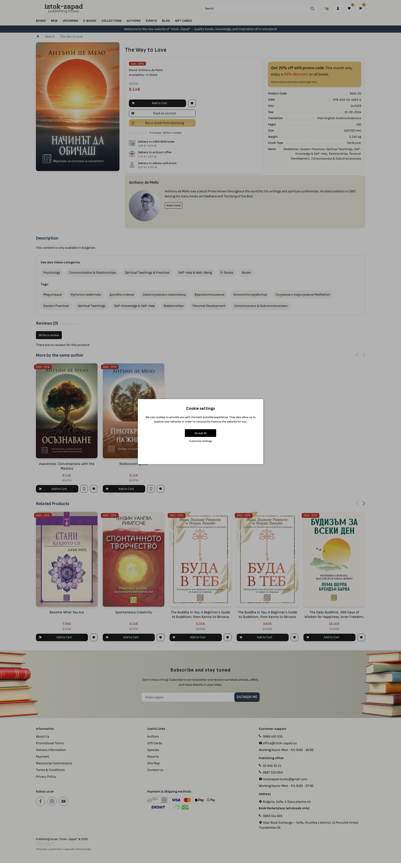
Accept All (200, 433)
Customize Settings (200, 441)
